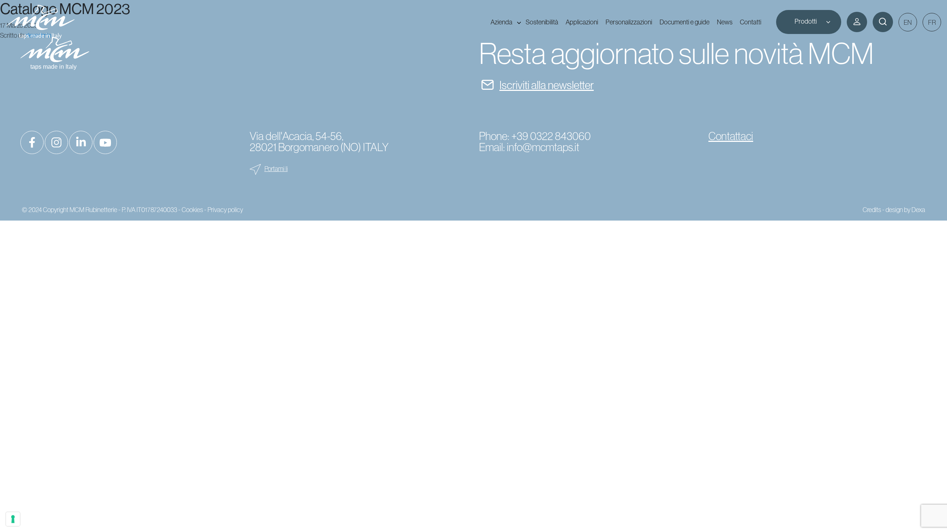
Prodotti (806, 21)
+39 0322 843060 (551, 136)
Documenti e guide (685, 22)
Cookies (192, 210)
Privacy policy (225, 210)
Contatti (750, 22)
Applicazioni (582, 22)
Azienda (501, 22)
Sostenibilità (542, 22)
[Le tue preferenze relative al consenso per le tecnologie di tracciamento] (13, 519)
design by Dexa (905, 210)
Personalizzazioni (629, 22)
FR (932, 22)
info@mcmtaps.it (543, 147)
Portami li (276, 169)
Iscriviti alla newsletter (546, 85)
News (724, 22)
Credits (872, 210)
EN (908, 22)
